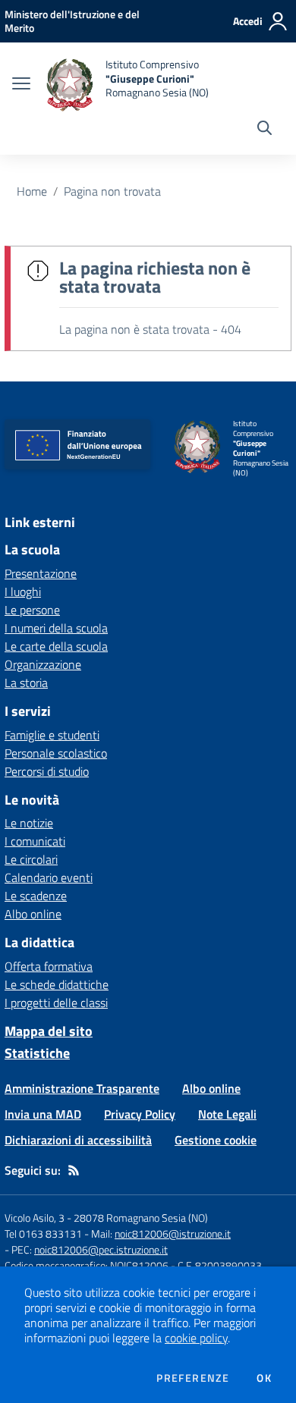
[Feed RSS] (73, 1170)
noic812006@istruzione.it (173, 1233)
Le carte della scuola (56, 646)
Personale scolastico (56, 753)
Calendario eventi (49, 877)
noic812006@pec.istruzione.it (101, 1249)
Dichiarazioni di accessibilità (78, 1140)
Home (32, 191)
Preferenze (192, 1378)
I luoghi (23, 591)
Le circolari (31, 859)
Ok (264, 1378)
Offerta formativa (49, 966)
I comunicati (35, 841)
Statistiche (37, 1053)
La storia (26, 682)
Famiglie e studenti (52, 735)
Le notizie (29, 823)
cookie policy (196, 1338)
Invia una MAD (43, 1114)
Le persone (32, 610)
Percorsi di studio (47, 771)
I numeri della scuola (56, 628)
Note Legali (227, 1114)
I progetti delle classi (56, 1002)
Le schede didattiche (57, 984)
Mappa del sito (49, 1031)
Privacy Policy (139, 1114)
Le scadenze (36, 896)
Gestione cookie (216, 1140)
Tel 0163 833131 (43, 1233)
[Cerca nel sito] (264, 130)
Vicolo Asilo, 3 (36, 1218)
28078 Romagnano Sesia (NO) (141, 1218)
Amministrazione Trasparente (82, 1088)
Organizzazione (43, 664)
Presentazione (41, 573)
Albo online (33, 914)
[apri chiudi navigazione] (21, 85)
